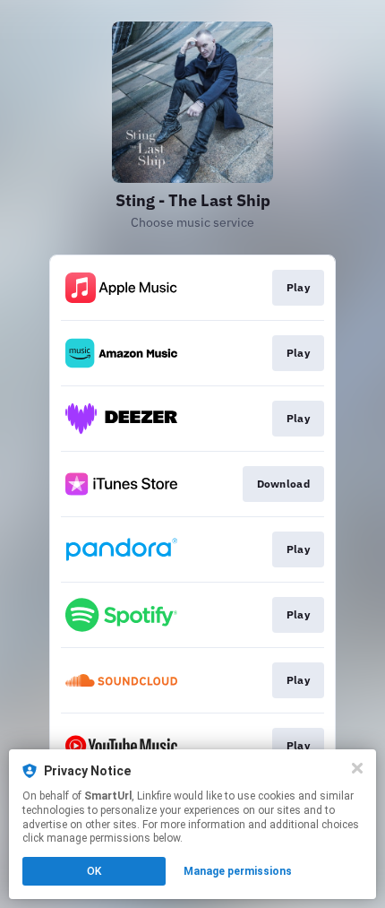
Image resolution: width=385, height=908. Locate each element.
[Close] (357, 768)
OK (94, 871)
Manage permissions (238, 871)
